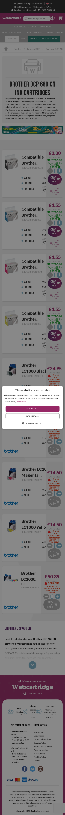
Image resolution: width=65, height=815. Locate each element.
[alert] (32, 407)
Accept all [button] (32, 408)
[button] (32, 423)
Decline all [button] (32, 416)
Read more (22, 401)
